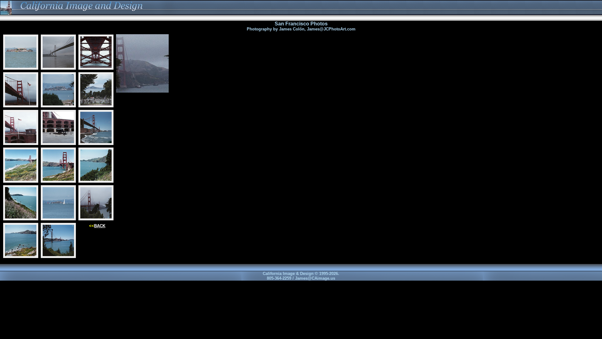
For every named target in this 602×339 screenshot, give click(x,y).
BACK (99, 225)
